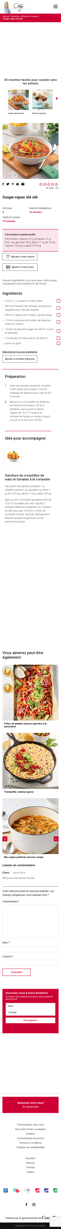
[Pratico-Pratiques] (5, 1190)
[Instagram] (33, 1204)
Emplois (30, 1133)
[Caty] (28, 1190)
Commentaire (10, 901)
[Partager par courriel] (22, 184)
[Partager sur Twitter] (7, 184)
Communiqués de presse (30, 1138)
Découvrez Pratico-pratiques (30, 1129)
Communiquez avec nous (30, 1124)
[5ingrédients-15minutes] (16, 1190)
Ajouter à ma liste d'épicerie (20, 358)
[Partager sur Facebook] (3, 184)
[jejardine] (55, 1190)
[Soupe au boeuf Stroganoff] (30, 826)
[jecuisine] (37, 1190)
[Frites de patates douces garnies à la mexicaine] (30, 693)
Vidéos (30, 1172)
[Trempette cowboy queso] (30, 761)
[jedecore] (46, 1190)
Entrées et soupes (29, 16)
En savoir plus (30, 1104)
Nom (6, 942)
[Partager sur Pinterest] (13, 184)
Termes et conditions (30, 1142)
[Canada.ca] (49, 1217)
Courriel (7, 956)
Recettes (15, 16)
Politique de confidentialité (31, 1147)
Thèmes (30, 1167)
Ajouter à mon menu (23, 267)
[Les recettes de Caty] (7, 7)
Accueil (5, 16)
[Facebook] (26, 1204)
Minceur (30, 1162)
